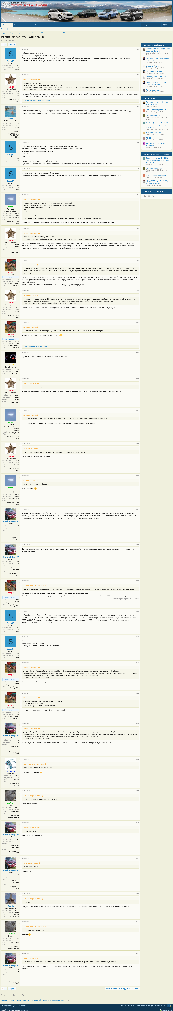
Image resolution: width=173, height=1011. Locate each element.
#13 (137, 410)
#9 (138, 291)
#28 (137, 894)
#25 (137, 791)
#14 (137, 444)
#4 (138, 142)
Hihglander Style (9, 1006)
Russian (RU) (22, 1006)
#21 (137, 663)
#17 (137, 545)
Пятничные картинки (155, 90)
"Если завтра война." (154, 71)
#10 (137, 322)
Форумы (7, 25)
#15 (137, 476)
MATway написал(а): (30, 827)
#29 (137, 922)
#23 (137, 724)
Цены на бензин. (153, 66)
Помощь (164, 1006)
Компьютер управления (156, 110)
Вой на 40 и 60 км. (153, 132)
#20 (137, 637)
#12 (137, 379)
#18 (137, 581)
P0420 (148, 138)
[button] (37, 25)
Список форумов (7, 29)
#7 (138, 228)
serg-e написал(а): (29, 295)
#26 (137, 823)
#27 (137, 858)
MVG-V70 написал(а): (30, 863)
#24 (137, 759)
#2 (138, 75)
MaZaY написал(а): (30, 383)
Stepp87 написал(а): (30, 80)
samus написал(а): (30, 265)
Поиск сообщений (22, 29)
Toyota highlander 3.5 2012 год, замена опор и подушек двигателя (158, 124)
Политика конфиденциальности (148, 1006)
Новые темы (149, 98)
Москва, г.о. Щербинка (15, 533)
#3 (138, 107)
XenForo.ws (26, 1010)
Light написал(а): (29, 449)
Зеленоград (15, 811)
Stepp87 (5, 40)
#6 (138, 195)
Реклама (18, 25)
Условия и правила (127, 1006)
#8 (138, 260)
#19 (137, 611)
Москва (16, 95)
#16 (137, 509)
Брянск (16, 915)
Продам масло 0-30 (154, 115)
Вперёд (11, 44)
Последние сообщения (154, 44)
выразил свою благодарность (38, 101)
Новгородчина (14, 217)
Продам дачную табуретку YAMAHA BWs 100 (157, 103)
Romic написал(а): (29, 958)
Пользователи (46, 25)
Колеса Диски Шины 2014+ (157, 77)
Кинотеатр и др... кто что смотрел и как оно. (156, 83)
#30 (137, 953)
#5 (138, 169)
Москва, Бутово (13, 283)
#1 (138, 49)
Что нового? (30, 25)
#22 (137, 693)
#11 (137, 353)
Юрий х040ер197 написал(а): (33, 585)
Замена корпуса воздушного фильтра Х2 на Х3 (158, 49)
